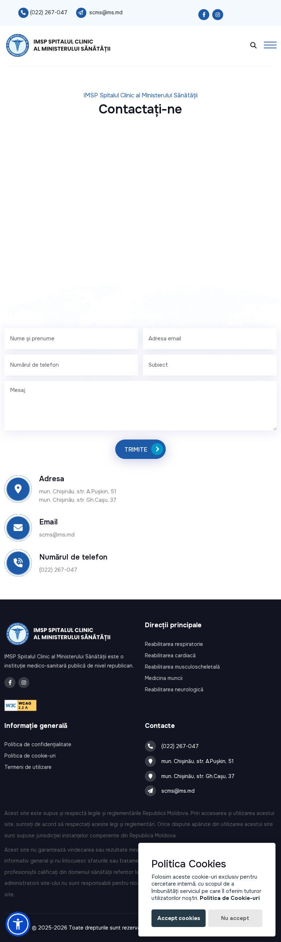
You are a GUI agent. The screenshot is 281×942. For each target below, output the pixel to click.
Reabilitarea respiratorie (174, 644)
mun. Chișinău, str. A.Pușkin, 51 (197, 761)
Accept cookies (178, 918)
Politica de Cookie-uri (230, 898)
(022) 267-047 (48, 12)
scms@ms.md (106, 12)
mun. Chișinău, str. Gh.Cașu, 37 (198, 776)
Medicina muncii (164, 678)
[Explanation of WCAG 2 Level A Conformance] (20, 705)
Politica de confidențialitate (37, 744)
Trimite (135, 449)
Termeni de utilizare (28, 767)
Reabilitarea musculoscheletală (182, 666)
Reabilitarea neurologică (174, 689)
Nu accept (235, 918)
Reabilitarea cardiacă (170, 655)
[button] (18, 924)
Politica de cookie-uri (30, 755)
